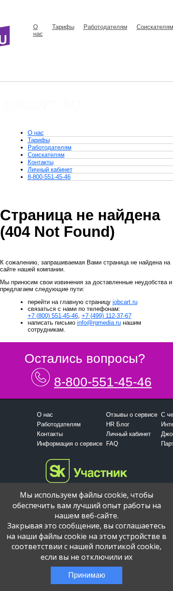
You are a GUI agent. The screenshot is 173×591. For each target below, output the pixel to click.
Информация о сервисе (69, 443)
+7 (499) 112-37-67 (106, 315)
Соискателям (46, 154)
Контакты (41, 162)
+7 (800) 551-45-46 (53, 315)
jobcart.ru (125, 301)
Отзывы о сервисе (131, 414)
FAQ (112, 443)
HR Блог (118, 424)
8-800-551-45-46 (49, 176)
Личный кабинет (50, 169)
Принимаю (86, 575)
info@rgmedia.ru (99, 322)
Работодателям (105, 26)
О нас (38, 30)
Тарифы (63, 26)
